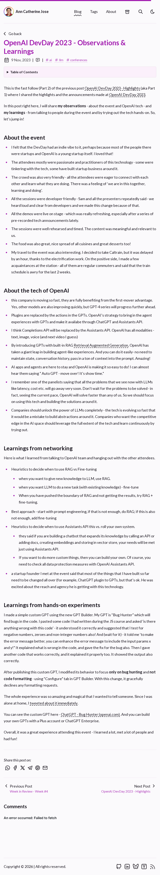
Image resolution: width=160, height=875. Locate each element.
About (111, 11)
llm (61, 60)
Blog (77, 11)
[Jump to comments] (37, 60)
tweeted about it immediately (54, 703)
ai (50, 60)
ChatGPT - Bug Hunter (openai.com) (90, 714)
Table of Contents (24, 72)
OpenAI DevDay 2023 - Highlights (112, 88)
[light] (152, 11)
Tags (94, 11)
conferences (78, 60)
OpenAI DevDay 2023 (127, 94)
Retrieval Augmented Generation (101, 345)
